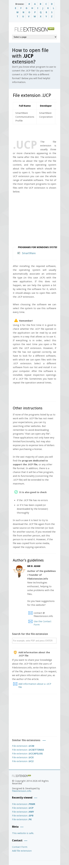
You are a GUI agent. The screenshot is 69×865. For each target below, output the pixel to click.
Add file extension (22, 850)
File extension (23, 745)
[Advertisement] (41, 132)
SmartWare (29, 253)
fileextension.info (21, 791)
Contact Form (19, 847)
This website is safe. (23, 833)
